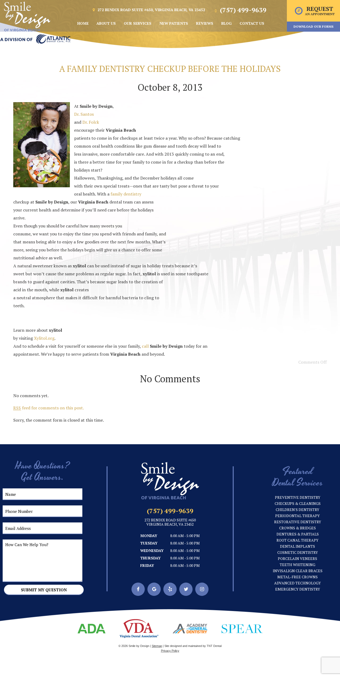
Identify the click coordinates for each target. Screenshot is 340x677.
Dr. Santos (84, 114)
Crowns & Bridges (297, 527)
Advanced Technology (297, 582)
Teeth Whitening (297, 564)
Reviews (204, 23)
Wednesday (152, 550)
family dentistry (125, 194)
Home (83, 23)
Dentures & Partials (298, 534)
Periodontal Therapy (297, 515)
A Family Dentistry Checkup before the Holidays (170, 68)
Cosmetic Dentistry (297, 552)
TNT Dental (214, 645)
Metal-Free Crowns (297, 576)
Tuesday (149, 543)
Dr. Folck (90, 122)
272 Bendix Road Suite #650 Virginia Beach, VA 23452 (170, 522)
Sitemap (157, 645)
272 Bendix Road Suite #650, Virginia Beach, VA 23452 (150, 10)
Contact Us (252, 23)
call (145, 346)
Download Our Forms (313, 26)
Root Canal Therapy (297, 540)
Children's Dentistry (297, 509)
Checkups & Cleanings (298, 503)
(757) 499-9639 (242, 10)
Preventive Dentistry (297, 497)
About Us (106, 23)
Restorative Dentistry (297, 521)
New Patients (173, 23)
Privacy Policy (170, 650)
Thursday (150, 557)
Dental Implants (297, 546)
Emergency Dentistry (297, 589)
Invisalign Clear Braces (297, 570)
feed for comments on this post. (48, 408)
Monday (148, 535)
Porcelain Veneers (297, 558)
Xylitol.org (44, 338)
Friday (147, 565)
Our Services (137, 23)
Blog (226, 23)
